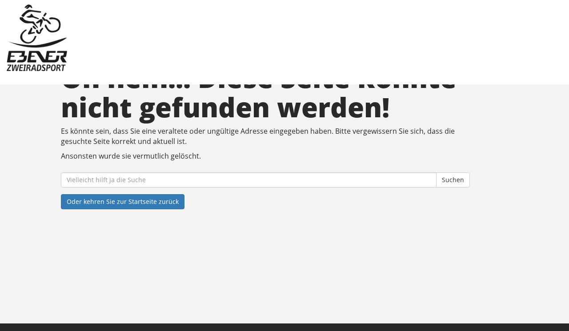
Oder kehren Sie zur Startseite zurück (123, 201)
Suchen (453, 179)
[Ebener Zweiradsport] (122, 37)
